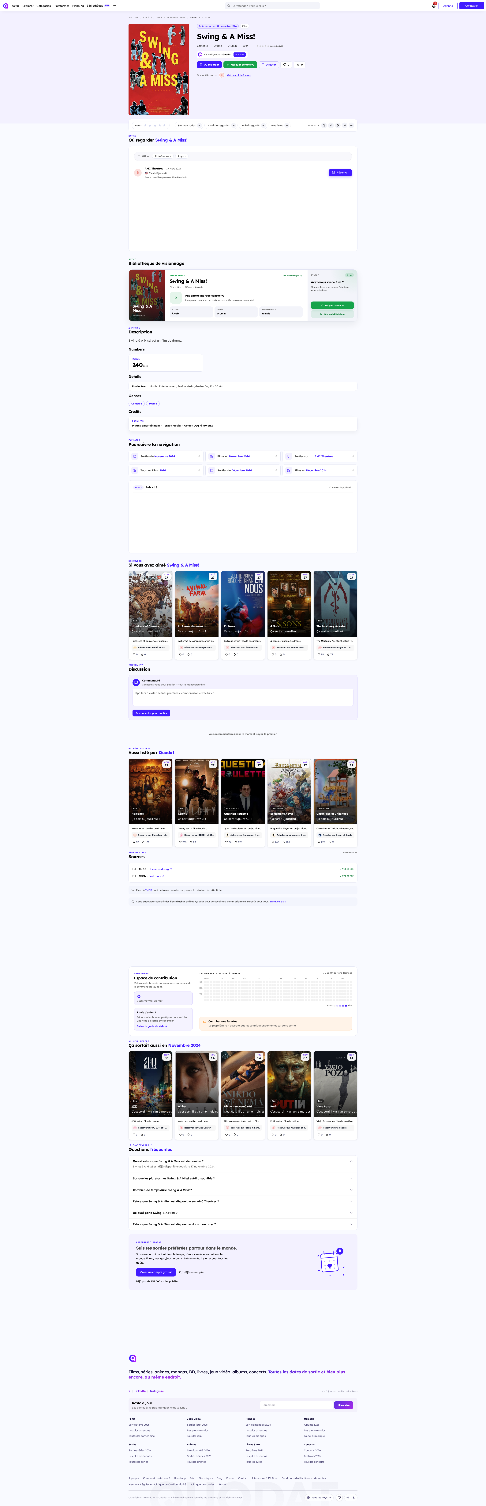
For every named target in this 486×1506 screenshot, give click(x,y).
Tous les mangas (255, 1435)
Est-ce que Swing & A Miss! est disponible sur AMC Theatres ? (176, 1201)
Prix (192, 1478)
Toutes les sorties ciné (142, 1435)
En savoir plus (278, 901)
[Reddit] (344, 125)
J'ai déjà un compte (191, 1272)
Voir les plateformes (239, 75)
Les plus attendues (140, 1456)
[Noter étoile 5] (164, 125)
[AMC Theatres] (222, 75)
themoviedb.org (159, 869)
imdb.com (155, 876)
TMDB (148, 890)
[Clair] (348, 1497)
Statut (222, 1484)
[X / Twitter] (324, 125)
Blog (219, 1478)
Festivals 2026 (312, 1456)
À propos (134, 1478)
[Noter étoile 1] (145, 125)
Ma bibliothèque (291, 275)
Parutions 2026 (254, 1450)
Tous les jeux (194, 1435)
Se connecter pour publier (151, 713)
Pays (182, 156)
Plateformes (163, 156)
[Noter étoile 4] (159, 125)
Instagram (156, 1391)
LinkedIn (140, 1391)
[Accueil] (6, 6)
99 (322, 654)
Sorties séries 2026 (140, 1450)
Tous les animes (196, 1461)
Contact (243, 1478)
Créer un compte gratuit (156, 1272)
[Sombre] (354, 1497)
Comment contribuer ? (156, 1478)
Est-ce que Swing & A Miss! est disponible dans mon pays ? (174, 1224)
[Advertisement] (243, 214)
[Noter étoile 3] (155, 125)
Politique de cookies (202, 1484)
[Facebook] (331, 125)
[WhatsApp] (338, 125)
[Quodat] (133, 1358)
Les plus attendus (139, 1430)
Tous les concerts (314, 1461)
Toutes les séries (138, 1461)
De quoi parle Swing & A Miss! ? (155, 1213)
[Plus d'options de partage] (351, 125)
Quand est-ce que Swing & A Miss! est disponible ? (168, 1161)
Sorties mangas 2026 (258, 1424)
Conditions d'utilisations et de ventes (304, 1478)
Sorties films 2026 (139, 1424)
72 (331, 654)
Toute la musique (314, 1435)
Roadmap (180, 1478)
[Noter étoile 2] (150, 125)
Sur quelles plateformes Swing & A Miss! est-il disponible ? (174, 1178)
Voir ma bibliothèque (334, 314)
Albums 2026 (311, 1424)
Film (244, 26)
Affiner (145, 156)
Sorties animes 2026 (199, 1456)
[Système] (339, 1497)
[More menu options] (114, 6)
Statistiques (206, 1478)
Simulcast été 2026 (198, 1450)
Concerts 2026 (312, 1450)
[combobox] (272, 5)
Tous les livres (253, 1461)
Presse (230, 1478)
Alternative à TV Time (264, 1478)
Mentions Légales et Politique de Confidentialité (157, 1484)
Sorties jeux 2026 (197, 1424)
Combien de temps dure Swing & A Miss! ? (162, 1190)
